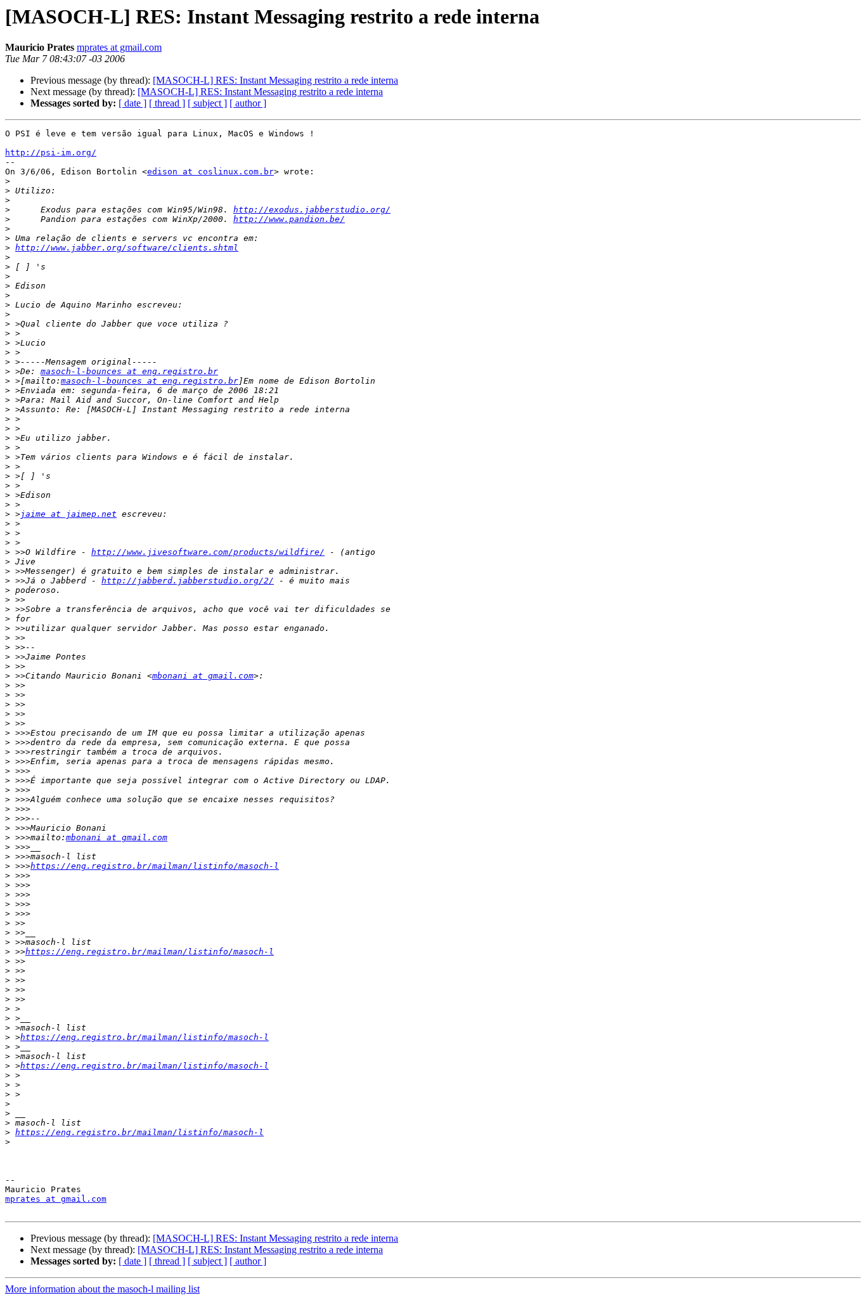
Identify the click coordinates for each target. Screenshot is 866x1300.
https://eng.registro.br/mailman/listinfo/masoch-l (154, 866)
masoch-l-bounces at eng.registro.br (129, 371)
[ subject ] (207, 103)
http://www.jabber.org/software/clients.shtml (126, 247)
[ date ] (132, 103)
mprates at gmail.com (119, 47)
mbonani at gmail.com (203, 675)
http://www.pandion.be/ (289, 219)
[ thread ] (167, 103)
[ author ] (247, 103)
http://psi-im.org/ (50, 152)
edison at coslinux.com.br (210, 171)
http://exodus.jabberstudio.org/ (312, 209)
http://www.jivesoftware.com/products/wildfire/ (208, 552)
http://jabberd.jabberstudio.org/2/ (187, 580)
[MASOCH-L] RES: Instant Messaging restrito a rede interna (275, 80)
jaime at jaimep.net (68, 514)
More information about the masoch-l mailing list (102, 1289)
